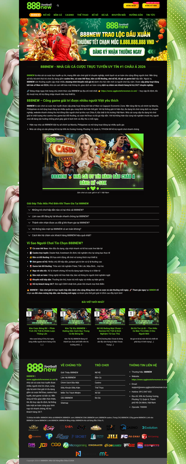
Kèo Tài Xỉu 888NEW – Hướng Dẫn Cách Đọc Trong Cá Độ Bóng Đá (76, 331)
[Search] (58, 6)
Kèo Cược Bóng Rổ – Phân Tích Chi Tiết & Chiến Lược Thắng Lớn (42, 331)
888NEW (35, 15)
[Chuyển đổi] (29, 210)
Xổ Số (95, 15)
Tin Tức (150, 15)
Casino (69, 15)
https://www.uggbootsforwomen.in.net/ (150, 379)
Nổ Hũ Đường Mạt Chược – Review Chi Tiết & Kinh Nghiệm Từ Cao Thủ (110, 331)
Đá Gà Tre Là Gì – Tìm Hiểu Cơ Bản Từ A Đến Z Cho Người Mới (144, 331)
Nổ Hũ (46, 15)
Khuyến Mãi (119, 15)
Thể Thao (82, 15)
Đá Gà (105, 15)
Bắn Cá (58, 15)
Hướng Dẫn (136, 15)
